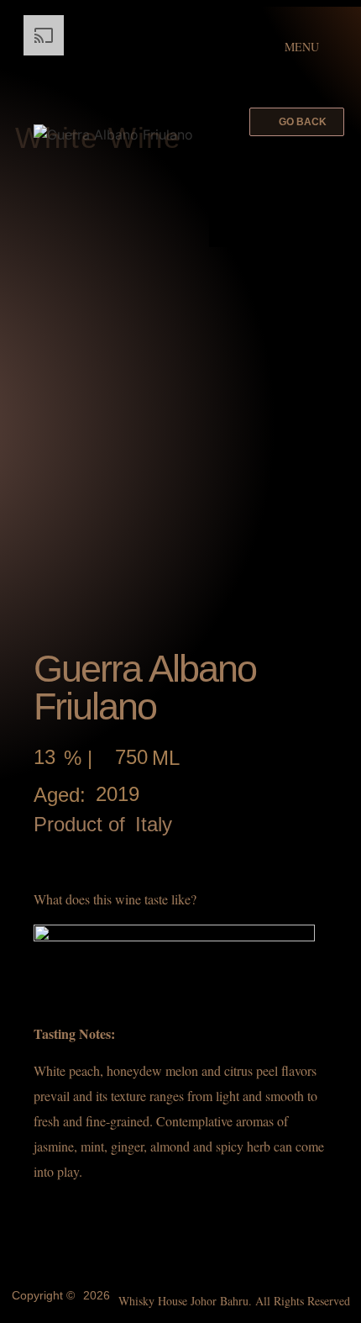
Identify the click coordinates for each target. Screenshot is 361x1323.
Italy (153, 824)
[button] (296, 122)
